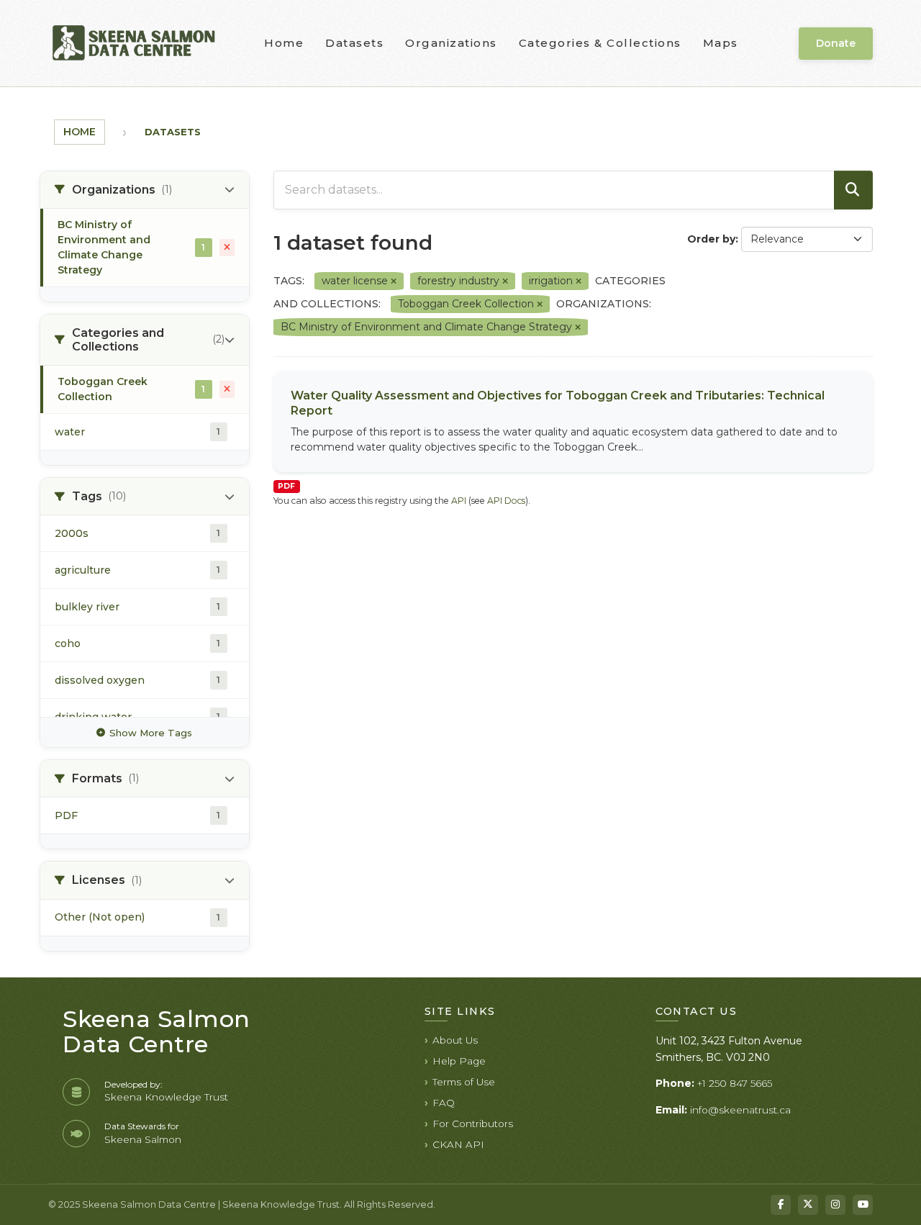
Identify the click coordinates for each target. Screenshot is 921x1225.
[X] (808, 1205)
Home (284, 43)
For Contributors (472, 1123)
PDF (286, 486)
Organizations (451, 43)
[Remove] (393, 281)
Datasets (354, 43)
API (458, 500)
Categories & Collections (600, 43)
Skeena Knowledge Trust (166, 1097)
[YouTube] (863, 1205)
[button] (144, 190)
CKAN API (458, 1144)
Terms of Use (463, 1082)
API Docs (506, 500)
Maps (720, 43)
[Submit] (853, 190)
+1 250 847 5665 (734, 1083)
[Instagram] (835, 1205)
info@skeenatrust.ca (740, 1110)
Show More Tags (150, 732)
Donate (836, 43)
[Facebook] (781, 1205)
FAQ (443, 1102)
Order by (711, 238)
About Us (455, 1040)
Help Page (459, 1061)
